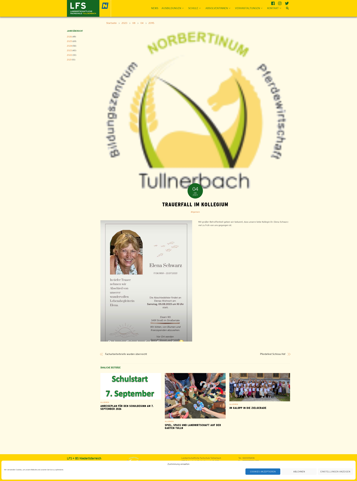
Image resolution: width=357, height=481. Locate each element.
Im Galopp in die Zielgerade (247, 408)
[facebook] (273, 2)
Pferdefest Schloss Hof (272, 354)
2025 (69, 41)
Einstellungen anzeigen (335, 471)
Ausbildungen (171, 8)
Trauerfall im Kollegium (195, 204)
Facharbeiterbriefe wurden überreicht (126, 354)
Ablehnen (299, 471)
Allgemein (195, 212)
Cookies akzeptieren (263, 471)
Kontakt (273, 8)
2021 (69, 59)
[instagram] (280, 2)
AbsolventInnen (216, 8)
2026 (69, 36)
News (154, 8)
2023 (69, 50)
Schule (193, 8)
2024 (69, 46)
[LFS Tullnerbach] (89, 8)
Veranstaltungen (247, 8)
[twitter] (287, 2)
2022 (69, 55)
